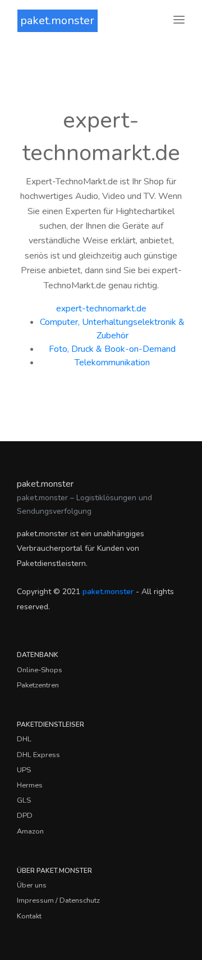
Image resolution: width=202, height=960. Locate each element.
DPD (25, 815)
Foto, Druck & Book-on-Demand (112, 349)
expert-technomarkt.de (101, 308)
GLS (24, 800)
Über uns (32, 885)
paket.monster (57, 20)
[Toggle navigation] (179, 20)
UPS (24, 770)
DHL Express (38, 755)
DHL (24, 739)
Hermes (30, 785)
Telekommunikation (112, 362)
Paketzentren (38, 685)
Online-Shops (39, 670)
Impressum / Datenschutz (58, 900)
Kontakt (29, 916)
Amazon (30, 831)
